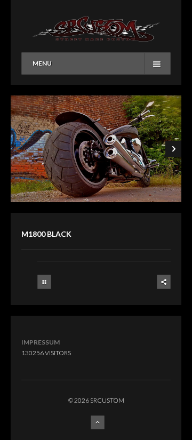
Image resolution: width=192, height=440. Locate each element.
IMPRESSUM (40, 342)
